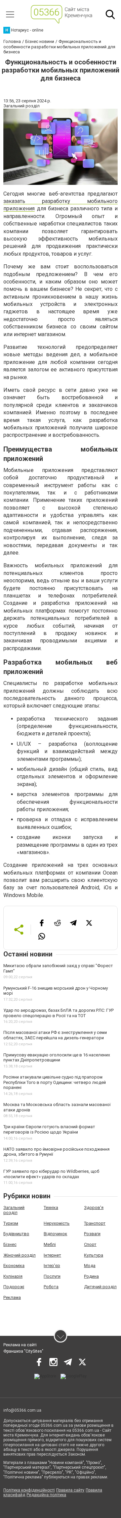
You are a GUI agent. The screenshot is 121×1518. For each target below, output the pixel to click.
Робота (51, 1286)
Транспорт (95, 1223)
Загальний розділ (14, 1210)
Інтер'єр (52, 1265)
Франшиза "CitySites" (23, 1351)
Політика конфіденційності (29, 1490)
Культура (93, 1255)
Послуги (52, 1276)
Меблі (50, 1244)
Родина (91, 1276)
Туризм (10, 1223)
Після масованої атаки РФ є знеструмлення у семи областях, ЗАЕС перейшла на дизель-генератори (55, 1035)
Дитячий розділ (100, 1286)
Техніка (51, 1207)
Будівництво (16, 1233)
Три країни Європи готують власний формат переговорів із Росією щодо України (49, 1129)
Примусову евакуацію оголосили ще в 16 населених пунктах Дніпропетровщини (56, 1057)
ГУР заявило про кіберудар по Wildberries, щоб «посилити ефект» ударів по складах (51, 1174)
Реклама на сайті (20, 1345)
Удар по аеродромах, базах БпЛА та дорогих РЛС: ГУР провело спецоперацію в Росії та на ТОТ (58, 1013)
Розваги (92, 1233)
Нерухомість (57, 1223)
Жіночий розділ (19, 1255)
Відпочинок (55, 1233)
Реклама (12, 1297)
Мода (89, 1265)
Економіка (14, 1265)
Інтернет (52, 1255)
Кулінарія (13, 1276)
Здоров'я (94, 1207)
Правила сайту (70, 1490)
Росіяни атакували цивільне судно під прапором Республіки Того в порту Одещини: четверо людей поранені (54, 1082)
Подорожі (13, 1286)
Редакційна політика (46, 1495)
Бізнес (9, 1244)
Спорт (90, 1244)
